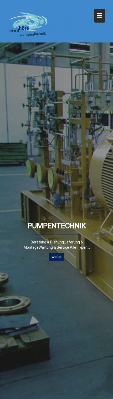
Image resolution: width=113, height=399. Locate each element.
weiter (57, 256)
